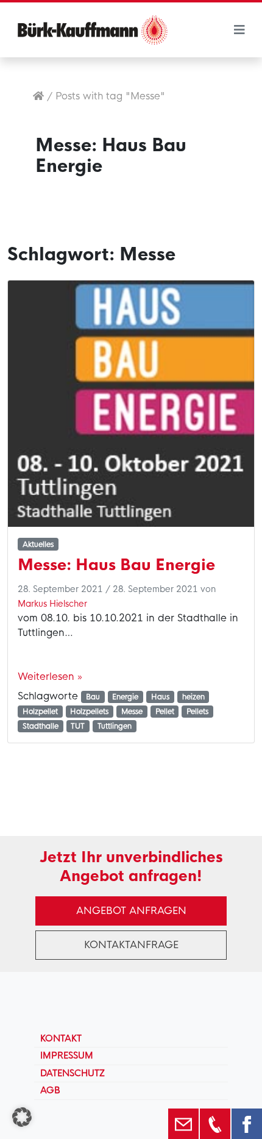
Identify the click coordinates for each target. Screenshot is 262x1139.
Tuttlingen (114, 726)
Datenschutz (72, 1073)
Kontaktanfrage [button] (131, 944)
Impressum (66, 1055)
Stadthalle (40, 726)
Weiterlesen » (50, 676)
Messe (132, 711)
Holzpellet (40, 711)
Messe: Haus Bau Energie (116, 565)
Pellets (197, 711)
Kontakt (61, 1038)
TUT (78, 726)
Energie (125, 697)
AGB (50, 1090)
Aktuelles (38, 544)
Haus (160, 697)
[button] (22, 1117)
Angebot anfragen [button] (131, 910)
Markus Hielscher (52, 603)
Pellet (164, 711)
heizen (193, 697)
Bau (93, 697)
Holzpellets (89, 711)
